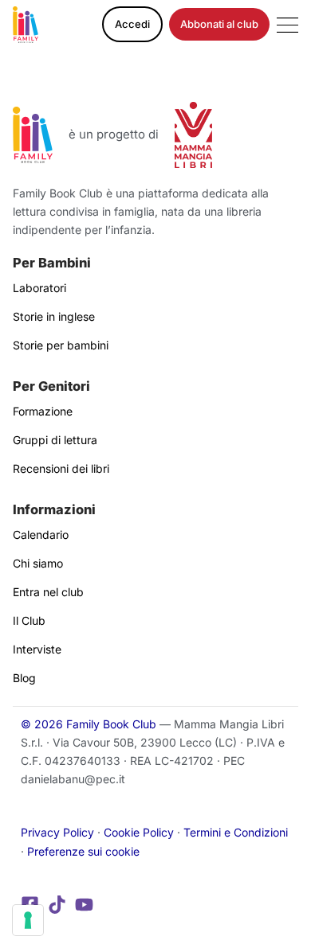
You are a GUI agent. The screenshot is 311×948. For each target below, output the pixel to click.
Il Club (29, 620)
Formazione (43, 411)
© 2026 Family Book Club (88, 724)
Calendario (41, 534)
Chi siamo (38, 563)
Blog (24, 678)
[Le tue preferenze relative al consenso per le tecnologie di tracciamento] (28, 920)
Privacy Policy (57, 832)
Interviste (37, 649)
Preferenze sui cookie (83, 851)
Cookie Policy (139, 832)
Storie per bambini (60, 345)
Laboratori (39, 288)
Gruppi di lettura (55, 440)
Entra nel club (48, 592)
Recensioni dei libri (61, 468)
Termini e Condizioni (235, 832)
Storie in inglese (54, 316)
